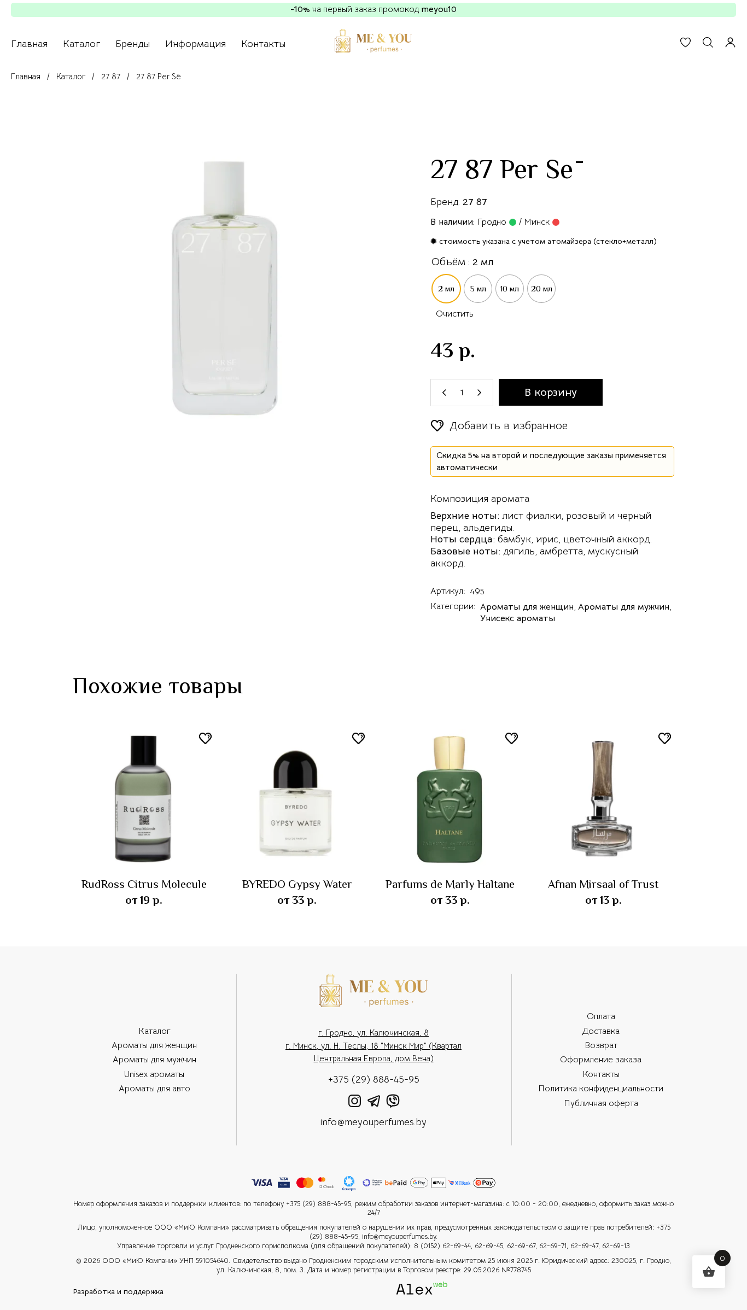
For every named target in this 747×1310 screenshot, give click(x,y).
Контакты (601, 1074)
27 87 (475, 202)
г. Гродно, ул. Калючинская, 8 (373, 1032)
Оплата (601, 1016)
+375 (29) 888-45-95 (373, 1079)
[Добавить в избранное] (205, 738)
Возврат (601, 1045)
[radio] (446, 288)
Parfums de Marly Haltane (450, 884)
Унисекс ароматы (517, 618)
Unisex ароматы (154, 1074)
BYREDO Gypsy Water (297, 884)
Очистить (454, 314)
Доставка (601, 1031)
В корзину (550, 392)
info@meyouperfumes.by (373, 1122)
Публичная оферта (601, 1103)
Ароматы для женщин (527, 606)
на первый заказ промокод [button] (373, 9)
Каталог (154, 1031)
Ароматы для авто (154, 1088)
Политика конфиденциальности (600, 1088)
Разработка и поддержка (118, 1292)
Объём (448, 261)
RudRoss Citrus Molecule (144, 884)
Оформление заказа (600, 1059)
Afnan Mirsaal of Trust (603, 884)
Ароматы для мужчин (623, 606)
